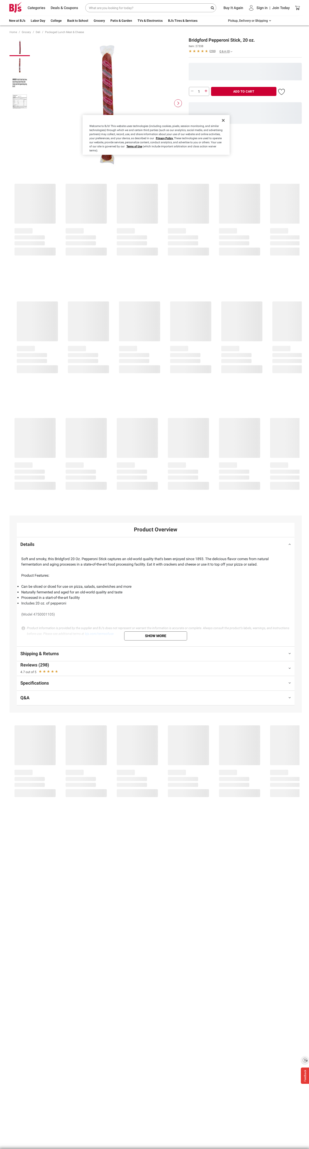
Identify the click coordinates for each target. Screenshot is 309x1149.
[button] (202, 51)
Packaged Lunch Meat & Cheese (64, 32)
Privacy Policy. (164, 138)
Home (13, 32)
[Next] (178, 103)
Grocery (26, 32)
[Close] (223, 120)
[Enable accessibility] (305, 1060)
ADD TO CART (243, 91)
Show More (155, 636)
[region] (156, 135)
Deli (38, 32)
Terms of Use (134, 146)
